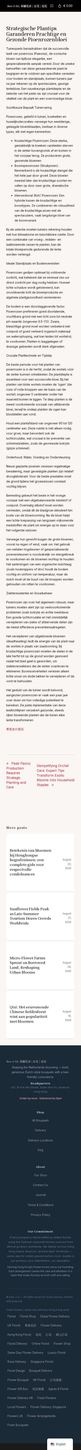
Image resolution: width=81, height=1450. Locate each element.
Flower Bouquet (18, 1380)
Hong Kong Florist (19, 1334)
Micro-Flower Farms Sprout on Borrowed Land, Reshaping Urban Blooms (27, 965)
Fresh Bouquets (17, 1425)
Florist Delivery (17, 1343)
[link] (65, 6)
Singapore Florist (42, 1361)
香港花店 (30, 1325)
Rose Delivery (16, 1361)
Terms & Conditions (41, 1205)
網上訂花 (62, 1334)
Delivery (40, 1130)
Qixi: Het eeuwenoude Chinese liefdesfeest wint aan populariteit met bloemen (29, 1014)
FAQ (40, 1150)
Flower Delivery (51, 1325)
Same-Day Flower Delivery (25, 1352)
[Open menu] (51, 5)
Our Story (40, 1175)
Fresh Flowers (46, 1398)
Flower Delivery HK (20, 1398)
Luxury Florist (57, 1352)
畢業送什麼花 (15, 729)
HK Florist (39, 1380)
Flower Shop (62, 1343)
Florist (11, 1316)
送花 (38, 1334)
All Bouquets (40, 1120)
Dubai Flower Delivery (55, 1316)
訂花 (49, 1334)
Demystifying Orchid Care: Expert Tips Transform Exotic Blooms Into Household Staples (55, 775)
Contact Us (40, 1185)
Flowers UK (15, 1416)
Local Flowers (16, 1407)
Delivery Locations (40, 1140)
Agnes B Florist (58, 1389)
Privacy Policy (40, 1215)
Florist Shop (28, 1316)
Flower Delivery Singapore (48, 1407)
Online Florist (40, 1343)
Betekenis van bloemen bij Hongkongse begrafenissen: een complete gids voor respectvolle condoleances (30, 862)
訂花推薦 (56, 1380)
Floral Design (16, 1370)
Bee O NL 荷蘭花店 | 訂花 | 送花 (27, 6)
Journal (41, 1195)
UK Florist (13, 1325)
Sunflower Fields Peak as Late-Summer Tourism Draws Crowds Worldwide (30, 916)
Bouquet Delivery (40, 1370)
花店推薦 (38, 1389)
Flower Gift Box (17, 1389)
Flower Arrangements (41, 1416)
